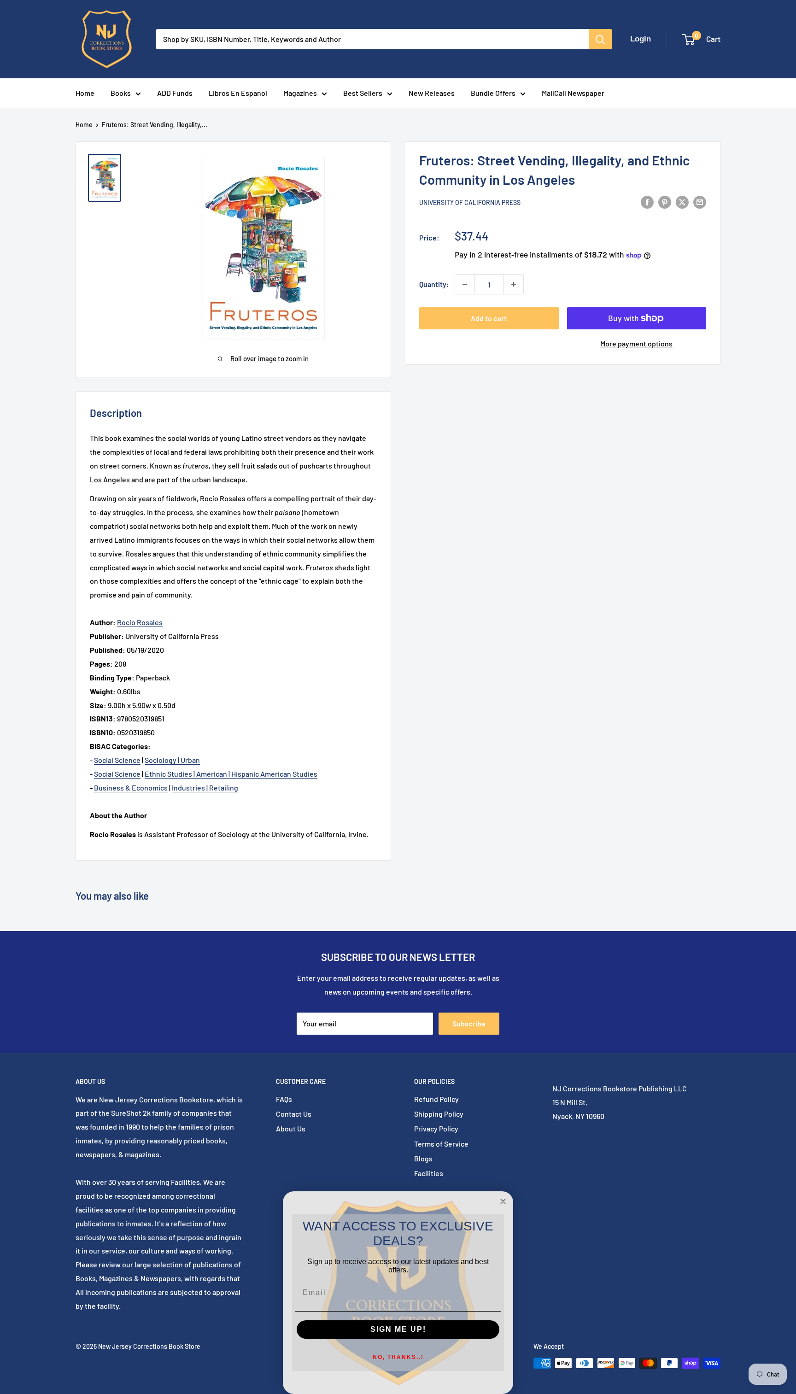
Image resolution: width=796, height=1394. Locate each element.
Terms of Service (441, 1143)
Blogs (423, 1158)
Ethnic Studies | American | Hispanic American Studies (231, 773)
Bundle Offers (493, 92)
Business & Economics (131, 787)
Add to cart (489, 318)
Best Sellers (362, 92)
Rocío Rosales (140, 622)
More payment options (636, 343)
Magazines (300, 92)
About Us (290, 1128)
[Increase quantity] (513, 284)
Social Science (117, 760)
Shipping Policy (438, 1113)
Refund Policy (436, 1099)
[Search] (600, 39)
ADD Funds (175, 92)
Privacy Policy (436, 1128)
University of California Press (470, 202)
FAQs (284, 1099)
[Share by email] (699, 201)
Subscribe (469, 1023)
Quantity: (434, 284)
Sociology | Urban (172, 760)
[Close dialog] (503, 1201)
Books (121, 92)
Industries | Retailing (205, 787)
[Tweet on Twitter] (682, 201)
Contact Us (293, 1113)
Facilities (428, 1173)
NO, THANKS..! (398, 1357)
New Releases (432, 92)
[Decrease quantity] (464, 284)
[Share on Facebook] (647, 201)
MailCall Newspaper (573, 92)
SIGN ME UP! (398, 1329)
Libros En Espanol (238, 92)
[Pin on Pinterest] (664, 201)
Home (85, 92)
